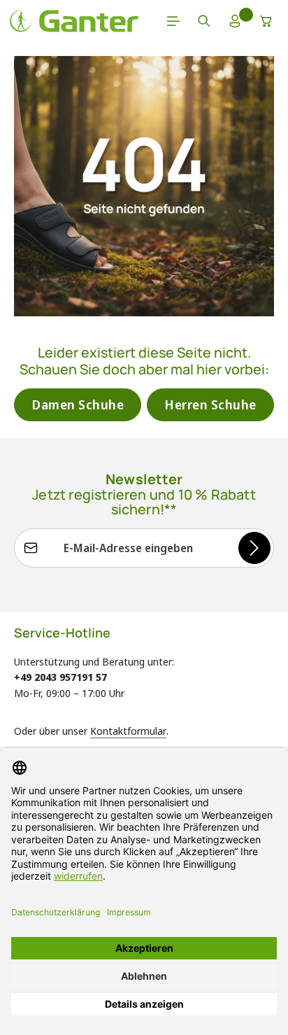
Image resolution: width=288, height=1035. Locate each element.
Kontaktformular (128, 731)
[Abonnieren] (254, 548)
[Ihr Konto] (235, 21)
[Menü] (173, 21)
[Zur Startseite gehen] (74, 21)
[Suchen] (204, 21)
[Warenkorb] (266, 21)
